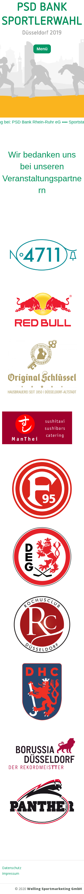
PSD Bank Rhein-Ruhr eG (31, 122)
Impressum (10, 873)
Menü (42, 49)
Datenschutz (11, 868)
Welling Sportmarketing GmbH (54, 888)
